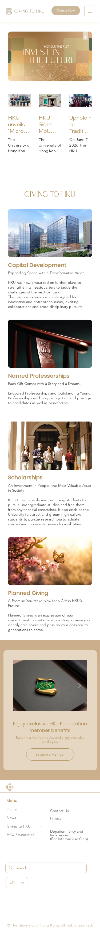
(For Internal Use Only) (69, 838)
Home (12, 809)
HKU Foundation (21, 834)
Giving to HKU (19, 826)
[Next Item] (79, 685)
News (11, 817)
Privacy (55, 818)
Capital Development (37, 265)
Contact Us (59, 810)
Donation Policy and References (66, 833)
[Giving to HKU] (41, 826)
